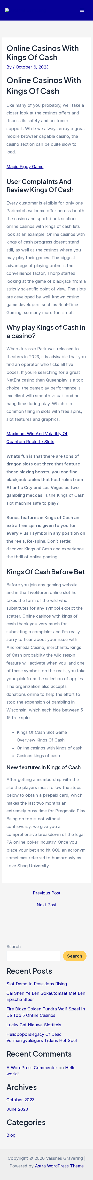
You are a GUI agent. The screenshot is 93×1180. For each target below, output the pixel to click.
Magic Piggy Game (24, 166)
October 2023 (20, 1099)
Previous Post (46, 893)
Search (13, 946)
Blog (11, 1135)
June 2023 (17, 1109)
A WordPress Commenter (31, 1067)
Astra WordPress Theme (59, 1165)
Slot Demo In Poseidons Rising (36, 983)
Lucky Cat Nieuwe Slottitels (33, 1024)
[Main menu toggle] (82, 10)
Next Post (47, 905)
